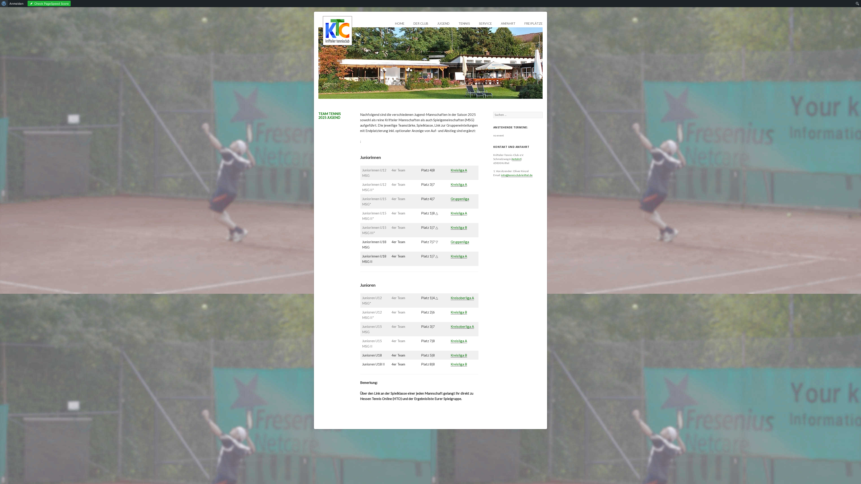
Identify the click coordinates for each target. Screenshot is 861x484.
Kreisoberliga (461, 326)
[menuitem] (4, 3)
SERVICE (485, 23)
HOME (399, 23)
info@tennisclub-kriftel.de (517, 175)
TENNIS (464, 23)
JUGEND (443, 23)
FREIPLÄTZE (533, 23)
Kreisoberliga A (462, 298)
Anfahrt (516, 159)
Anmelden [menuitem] (16, 3)
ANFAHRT (508, 23)
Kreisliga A (459, 170)
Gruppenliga (460, 199)
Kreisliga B (459, 227)
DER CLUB (420, 23)
